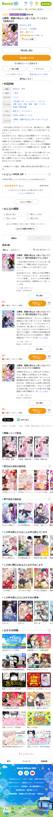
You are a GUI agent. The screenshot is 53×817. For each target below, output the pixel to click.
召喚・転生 (17, 104)
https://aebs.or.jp (18, 814)
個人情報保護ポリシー (36, 786)
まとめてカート (42, 249)
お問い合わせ (39, 779)
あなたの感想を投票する (26, 228)
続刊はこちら (25, 78)
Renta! (4, 426)
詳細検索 (44, 761)
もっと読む (43, 337)
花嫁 (35, 104)
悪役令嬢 (22, 107)
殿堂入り (16, 111)
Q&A (30, 779)
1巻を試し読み (26, 50)
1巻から (5, 250)
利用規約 (24, 786)
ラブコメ (41, 101)
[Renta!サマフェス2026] (15, 3)
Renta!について (15, 779)
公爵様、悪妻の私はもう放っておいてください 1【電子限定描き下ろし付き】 (34, 256)
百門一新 (37, 623)
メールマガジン (39, 783)
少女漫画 (32, 28)
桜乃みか (23, 25)
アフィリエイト (14, 786)
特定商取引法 (20, 790)
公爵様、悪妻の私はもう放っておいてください (30, 120)
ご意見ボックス (26, 783)
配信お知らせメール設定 (39, 74)
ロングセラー (27, 111)
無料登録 (47, 4)
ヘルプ (24, 779)
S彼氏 (15, 107)
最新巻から (15, 250)
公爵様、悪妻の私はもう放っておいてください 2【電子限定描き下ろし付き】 (34, 313)
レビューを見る (25, 202)
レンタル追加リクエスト (14, 74)
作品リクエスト (14, 783)
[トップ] (7, 3)
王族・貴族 (27, 104)
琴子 (29, 25)
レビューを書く (29, 39)
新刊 (8, 761)
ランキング (26, 761)
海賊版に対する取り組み (27, 794)
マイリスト (40, 69)
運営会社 (41, 794)
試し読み (39, 295)
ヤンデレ (42, 104)
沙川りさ (21, 623)
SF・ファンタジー (29, 101)
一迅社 (15, 93)
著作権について (32, 790)
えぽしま (5, 623)
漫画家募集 (13, 794)
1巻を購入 (26, 57)
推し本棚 (15, 69)
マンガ (15, 97)
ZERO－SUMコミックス (22, 115)
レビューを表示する (27, 193)
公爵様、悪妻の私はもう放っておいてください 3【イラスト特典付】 (34, 366)
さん (21, 185)
